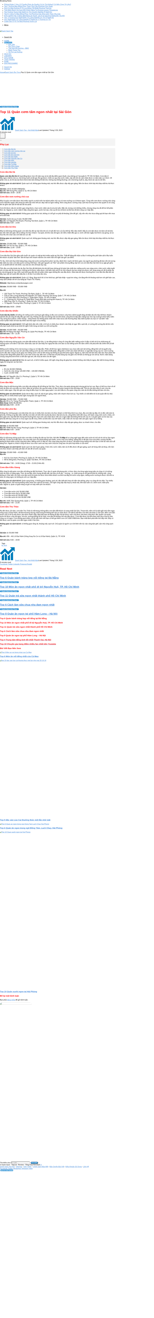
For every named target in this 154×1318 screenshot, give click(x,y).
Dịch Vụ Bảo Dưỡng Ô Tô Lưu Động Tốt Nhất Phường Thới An (27, 8)
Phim (6, 61)
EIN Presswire (11, 63)
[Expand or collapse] (1, 140)
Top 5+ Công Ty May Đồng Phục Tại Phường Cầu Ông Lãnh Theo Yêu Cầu (32, 14)
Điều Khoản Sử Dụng (74, 1167)
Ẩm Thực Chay (14, 46)
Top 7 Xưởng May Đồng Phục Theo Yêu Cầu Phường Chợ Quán (28, 6)
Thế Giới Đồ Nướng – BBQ (18, 48)
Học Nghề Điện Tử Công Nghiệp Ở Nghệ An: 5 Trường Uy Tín (27, 19)
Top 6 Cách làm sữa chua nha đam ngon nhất (27, 604)
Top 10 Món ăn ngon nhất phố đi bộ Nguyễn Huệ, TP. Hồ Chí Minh (39, 586)
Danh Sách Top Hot (7, 1167)
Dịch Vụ (7, 54)
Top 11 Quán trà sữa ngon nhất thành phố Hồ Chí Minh (33, 595)
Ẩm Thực (8, 43)
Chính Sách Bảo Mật (40, 1167)
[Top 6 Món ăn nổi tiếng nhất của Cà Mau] (16, 652)
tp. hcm (4, 545)
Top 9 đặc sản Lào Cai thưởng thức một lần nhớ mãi (25, 820)
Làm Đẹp (8, 56)
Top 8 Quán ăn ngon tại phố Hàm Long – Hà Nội (29, 613)
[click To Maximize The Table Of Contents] (2, 135)
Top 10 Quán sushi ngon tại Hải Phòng (18, 991)
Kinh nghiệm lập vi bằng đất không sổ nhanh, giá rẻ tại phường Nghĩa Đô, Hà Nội (34, 16)
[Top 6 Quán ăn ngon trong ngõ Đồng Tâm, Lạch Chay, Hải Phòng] (24, 824)
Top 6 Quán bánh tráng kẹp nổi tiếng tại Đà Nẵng (29, 577)
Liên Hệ (86, 1167)
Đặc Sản (11, 44)
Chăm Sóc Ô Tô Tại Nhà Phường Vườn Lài (20, 21)
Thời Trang (9, 59)
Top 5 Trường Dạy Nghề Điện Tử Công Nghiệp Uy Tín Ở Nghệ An (29, 18)
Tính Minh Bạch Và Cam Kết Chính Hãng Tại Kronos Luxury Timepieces (31, 10)
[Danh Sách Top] (6, 31)
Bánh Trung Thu (14, 50)
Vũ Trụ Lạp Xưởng (15, 52)
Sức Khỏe (8, 58)
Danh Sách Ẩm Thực (13, 72)
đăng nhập (11, 1000)
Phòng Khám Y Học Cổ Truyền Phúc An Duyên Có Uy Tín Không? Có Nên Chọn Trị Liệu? (37, 4)
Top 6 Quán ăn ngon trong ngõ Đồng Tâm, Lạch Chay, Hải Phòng (31, 828)
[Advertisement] (57, 89)
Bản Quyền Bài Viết (57, 1167)
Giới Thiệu (27, 1167)
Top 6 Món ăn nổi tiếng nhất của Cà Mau (19, 656)
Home (6, 41)
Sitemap (19, 1167)
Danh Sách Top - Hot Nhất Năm (27, 130)
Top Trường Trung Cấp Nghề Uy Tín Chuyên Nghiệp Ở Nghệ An (28, 12)
